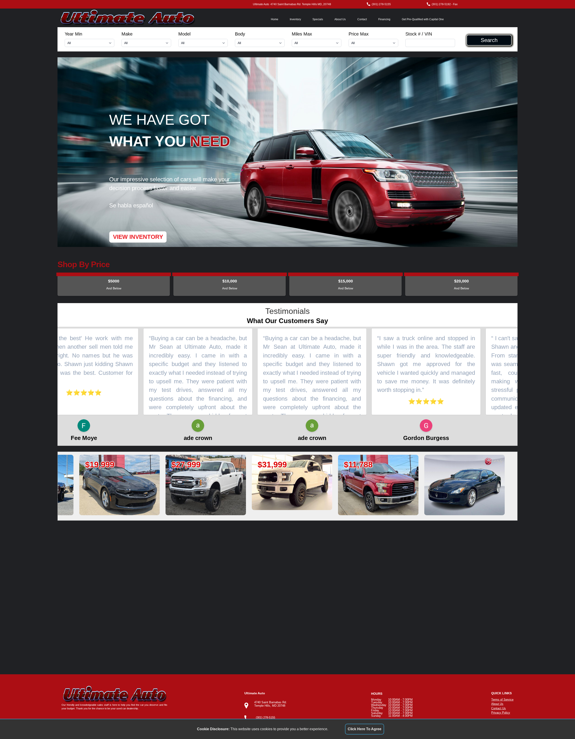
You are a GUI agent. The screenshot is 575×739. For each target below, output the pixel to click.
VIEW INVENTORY (138, 237)
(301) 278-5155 (381, 4)
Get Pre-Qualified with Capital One (423, 19)
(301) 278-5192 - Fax (445, 4)
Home (274, 19)
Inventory (295, 19)
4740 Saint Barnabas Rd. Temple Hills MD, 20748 (300, 4)
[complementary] (561, 725)
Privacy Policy (500, 712)
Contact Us (498, 708)
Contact (362, 19)
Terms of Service (502, 699)
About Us (340, 19)
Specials (317, 19)
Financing (384, 19)
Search (489, 40)
